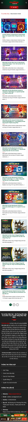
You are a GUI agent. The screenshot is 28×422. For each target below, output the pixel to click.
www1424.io (14, 345)
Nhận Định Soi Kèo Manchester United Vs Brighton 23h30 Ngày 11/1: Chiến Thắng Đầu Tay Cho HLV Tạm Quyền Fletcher (13, 179)
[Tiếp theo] (17, 304)
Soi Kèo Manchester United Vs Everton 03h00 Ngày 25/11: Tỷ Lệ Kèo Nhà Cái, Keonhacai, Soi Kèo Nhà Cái (14, 292)
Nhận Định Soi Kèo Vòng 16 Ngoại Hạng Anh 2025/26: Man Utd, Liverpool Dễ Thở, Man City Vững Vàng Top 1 (13, 236)
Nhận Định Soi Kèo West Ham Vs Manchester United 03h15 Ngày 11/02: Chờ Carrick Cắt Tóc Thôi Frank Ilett (13, 64)
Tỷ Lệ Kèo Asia (5, 13)
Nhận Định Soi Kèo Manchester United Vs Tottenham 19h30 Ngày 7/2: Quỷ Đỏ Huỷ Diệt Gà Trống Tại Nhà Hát (13, 92)
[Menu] (2, 3)
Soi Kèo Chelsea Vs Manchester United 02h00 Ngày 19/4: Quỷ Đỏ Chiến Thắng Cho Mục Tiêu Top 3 (13, 36)
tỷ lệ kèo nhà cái (16, 352)
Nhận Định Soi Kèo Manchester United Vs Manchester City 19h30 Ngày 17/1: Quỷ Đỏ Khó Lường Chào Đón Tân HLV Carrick (13, 149)
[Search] (26, 2)
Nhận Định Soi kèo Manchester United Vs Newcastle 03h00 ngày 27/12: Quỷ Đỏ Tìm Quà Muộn (13, 207)
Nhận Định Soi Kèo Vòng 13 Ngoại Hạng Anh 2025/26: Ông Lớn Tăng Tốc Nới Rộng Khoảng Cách (13, 264)
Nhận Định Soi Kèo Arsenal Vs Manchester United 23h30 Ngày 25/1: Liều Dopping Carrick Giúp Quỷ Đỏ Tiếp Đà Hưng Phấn (13, 121)
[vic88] (14, 415)
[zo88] (14, 419)
